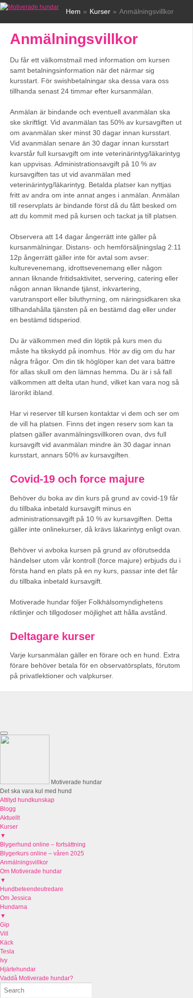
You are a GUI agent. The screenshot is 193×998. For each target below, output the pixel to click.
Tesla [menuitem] (7, 951)
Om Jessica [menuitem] (15, 898)
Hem (73, 11)
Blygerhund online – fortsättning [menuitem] (43, 844)
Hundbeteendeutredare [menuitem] (31, 889)
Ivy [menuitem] (3, 960)
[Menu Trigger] (4, 733)
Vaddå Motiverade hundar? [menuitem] (36, 978)
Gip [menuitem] (4, 924)
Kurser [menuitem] (9, 831)
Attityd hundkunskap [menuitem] (27, 800)
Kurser (100, 11)
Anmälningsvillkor (74, 39)
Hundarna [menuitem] (13, 911)
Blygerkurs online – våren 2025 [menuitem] (42, 853)
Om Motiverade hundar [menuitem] (31, 876)
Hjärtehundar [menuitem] (18, 969)
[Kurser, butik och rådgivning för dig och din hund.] (29, 6)
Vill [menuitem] (4, 933)
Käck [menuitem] (6, 942)
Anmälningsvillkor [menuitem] (24, 862)
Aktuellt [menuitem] (10, 817)
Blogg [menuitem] (8, 808)
